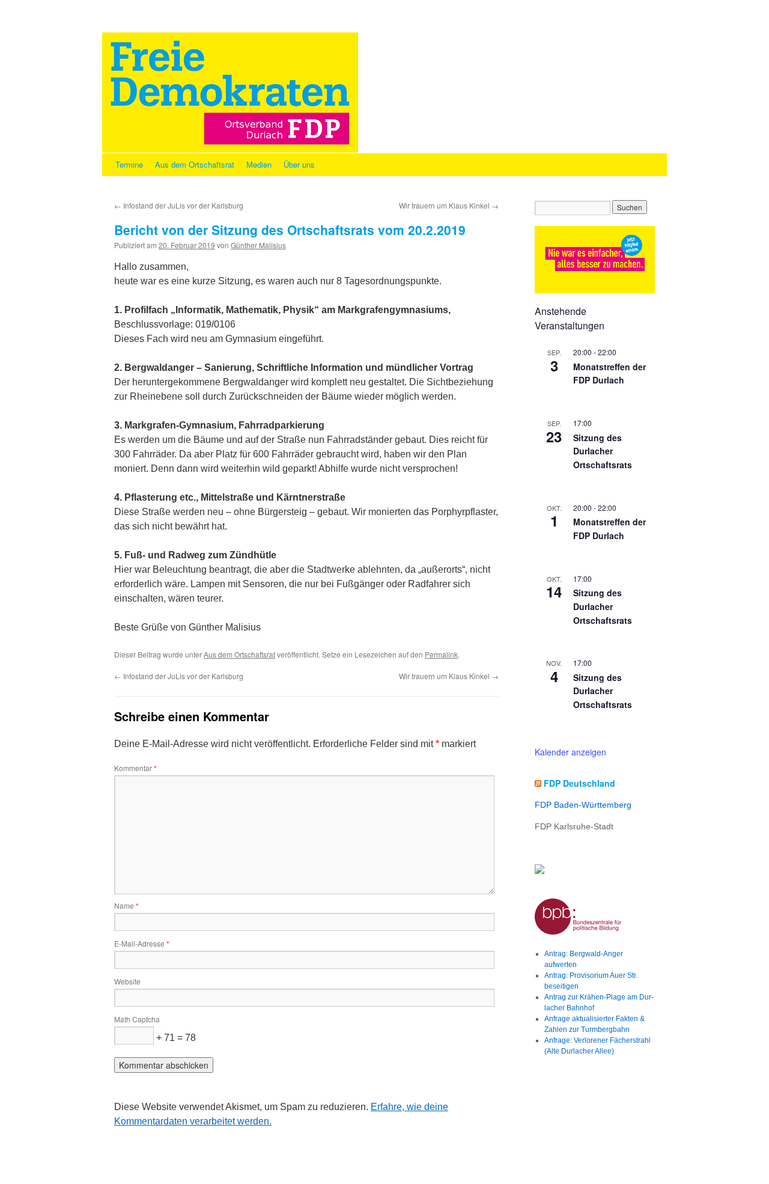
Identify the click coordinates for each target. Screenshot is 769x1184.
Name (126, 905)
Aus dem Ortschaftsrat (194, 164)
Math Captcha (137, 1019)
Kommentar (135, 768)
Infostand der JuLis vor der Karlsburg (178, 205)
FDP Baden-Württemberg (583, 805)
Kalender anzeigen (570, 752)
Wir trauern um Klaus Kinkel (449, 205)
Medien (259, 164)
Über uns (299, 164)
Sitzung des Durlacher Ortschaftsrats (602, 451)
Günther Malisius (258, 245)
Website (127, 981)
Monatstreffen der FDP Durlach (609, 373)
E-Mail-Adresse (141, 943)
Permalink (441, 654)
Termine (129, 164)
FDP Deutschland (579, 783)
